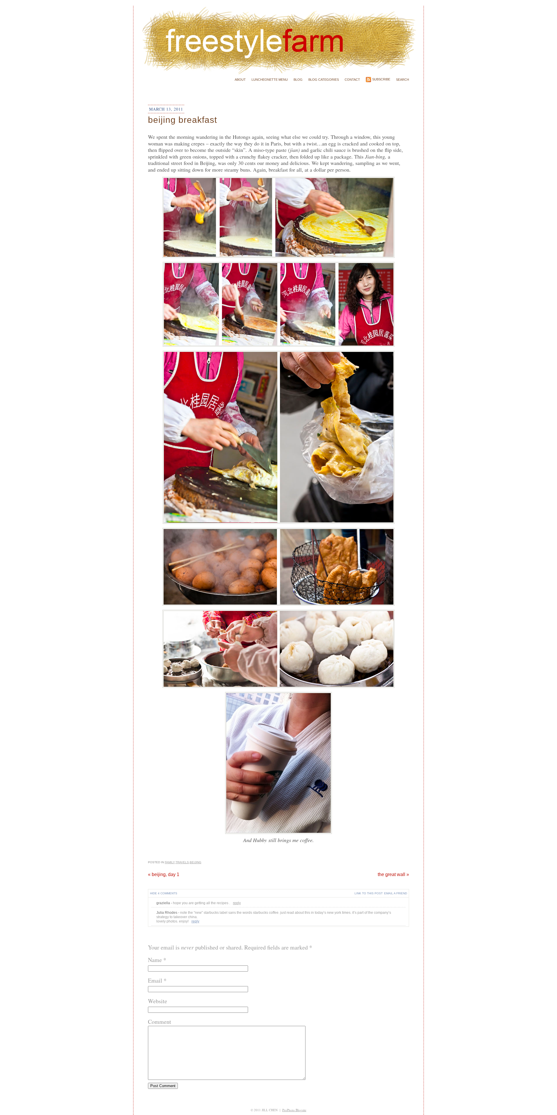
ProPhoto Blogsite (294, 1110)
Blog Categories (323, 79)
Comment (159, 1022)
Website (157, 1001)
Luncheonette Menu (270, 79)
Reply (237, 903)
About (240, 79)
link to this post (369, 893)
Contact (352, 79)
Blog (298, 79)
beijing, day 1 (163, 874)
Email (155, 980)
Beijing (195, 862)
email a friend (395, 893)
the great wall (393, 874)
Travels (182, 862)
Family (170, 862)
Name (155, 960)
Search (402, 79)
